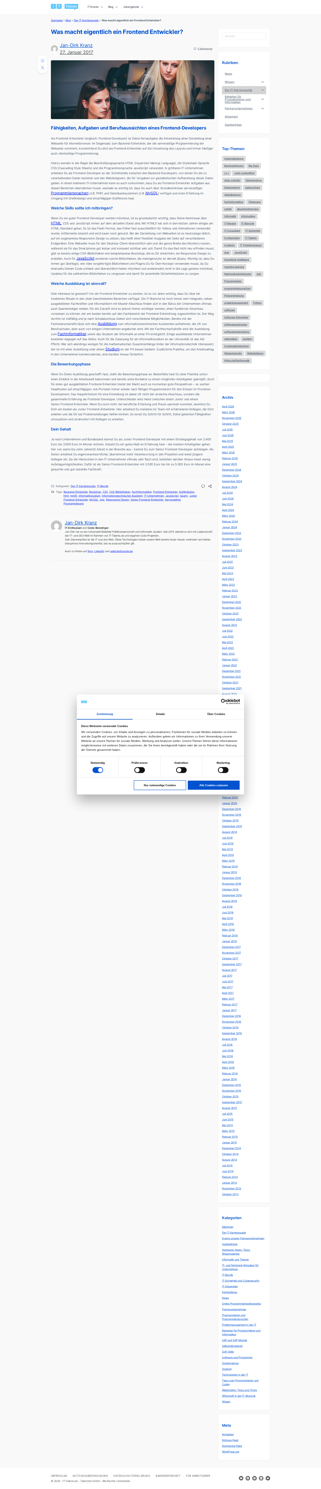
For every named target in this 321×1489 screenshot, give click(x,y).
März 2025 (228, 452)
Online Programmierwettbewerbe (241, 1303)
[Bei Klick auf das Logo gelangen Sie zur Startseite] (64, 6)
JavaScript (85, 258)
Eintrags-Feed (230, 1440)
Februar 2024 (230, 521)
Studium (112, 349)
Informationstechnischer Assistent (122, 495)
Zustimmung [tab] (105, 714)
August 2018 (229, 901)
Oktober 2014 (230, 1154)
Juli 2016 (227, 1044)
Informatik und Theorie (235, 1259)
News (225, 1297)
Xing (90, 551)
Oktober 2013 (230, 1194)
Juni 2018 (228, 912)
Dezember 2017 (231, 947)
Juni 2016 (228, 1050)
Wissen (226, 1401)
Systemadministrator (236, 346)
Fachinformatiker (72, 334)
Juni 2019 (228, 843)
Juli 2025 (227, 429)
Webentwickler (233, 353)
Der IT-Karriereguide (86, 20)
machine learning (234, 266)
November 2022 (231, 607)
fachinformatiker (142, 491)
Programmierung (234, 295)
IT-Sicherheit (252, 230)
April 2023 (228, 579)
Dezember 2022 (231, 602)
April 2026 (228, 406)
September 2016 (232, 1033)
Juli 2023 (227, 561)
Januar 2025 (229, 464)
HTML (56, 223)
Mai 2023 (227, 573)
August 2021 (229, 694)
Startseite (57, 20)
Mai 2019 (227, 849)
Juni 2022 (228, 636)
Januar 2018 (229, 941)
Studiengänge (230, 1363)
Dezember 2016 (231, 1016)
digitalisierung (232, 194)
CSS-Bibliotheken (119, 491)
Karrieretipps (229, 1292)
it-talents (229, 245)
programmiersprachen (237, 288)
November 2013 (231, 1188)
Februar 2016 (230, 1073)
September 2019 (232, 826)
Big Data (254, 165)
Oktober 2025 (230, 423)
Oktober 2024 (230, 475)
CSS (105, 491)
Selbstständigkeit (232, 1345)
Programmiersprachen (69, 193)
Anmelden (228, 1434)
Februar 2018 (230, 935)
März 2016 (228, 1067)
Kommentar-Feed (232, 1445)
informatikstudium (89, 495)
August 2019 (229, 832)
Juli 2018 (227, 906)
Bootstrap (95, 491)
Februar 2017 (229, 1004)
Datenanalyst (232, 187)
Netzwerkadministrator (237, 273)
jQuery (184, 495)
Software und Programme (237, 1357)
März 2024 (228, 515)
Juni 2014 (228, 1171)
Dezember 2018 (231, 878)
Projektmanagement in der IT (239, 1324)
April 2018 (228, 924)
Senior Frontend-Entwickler (147, 499)
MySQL (151, 193)
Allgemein (227, 1226)
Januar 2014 (229, 1182)
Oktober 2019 (230, 820)
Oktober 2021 (230, 682)
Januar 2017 (229, 1010)
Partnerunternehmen (234, 1309)
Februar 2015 (230, 1136)
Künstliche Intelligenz (236, 259)
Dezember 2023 (231, 533)
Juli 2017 (227, 975)
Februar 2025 (230, 458)
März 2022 (228, 653)
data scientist (232, 180)
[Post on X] (42, 67)
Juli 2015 (227, 1113)
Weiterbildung (255, 353)
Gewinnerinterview (248, 209)
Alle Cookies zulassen (213, 785)
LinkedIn (99, 551)
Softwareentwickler (235, 324)
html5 (73, 495)
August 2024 (229, 487)
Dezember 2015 (231, 1085)
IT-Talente (251, 237)
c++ (226, 173)
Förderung (255, 201)
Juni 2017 (227, 981)
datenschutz (252, 187)
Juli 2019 (227, 837)
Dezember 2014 (231, 1148)
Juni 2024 (228, 498)
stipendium (230, 338)
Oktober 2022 (230, 613)
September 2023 (232, 550)
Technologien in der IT (235, 1374)
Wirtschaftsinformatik (237, 360)
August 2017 (229, 970)
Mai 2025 (227, 441)
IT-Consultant (232, 230)
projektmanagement (236, 302)
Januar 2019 (229, 872)
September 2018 (232, 895)
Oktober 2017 (230, 958)
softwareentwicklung (236, 331)
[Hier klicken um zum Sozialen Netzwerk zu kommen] (248, 1478)
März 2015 (228, 1131)
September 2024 (232, 481)
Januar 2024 (229, 527)
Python (257, 302)
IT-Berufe (102, 486)
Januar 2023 (229, 596)
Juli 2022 (227, 630)
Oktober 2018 (230, 889)
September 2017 (232, 964)
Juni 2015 (228, 1119)
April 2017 (228, 993)
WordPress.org (230, 1451)
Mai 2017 (227, 987)
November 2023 (231, 538)
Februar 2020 (230, 797)
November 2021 (231, 676)
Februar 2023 (230, 590)
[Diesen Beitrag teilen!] (210, 487)
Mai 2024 (227, 504)
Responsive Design (117, 499)
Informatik (230, 216)
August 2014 (229, 1159)
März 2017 (228, 998)
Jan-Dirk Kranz (76, 45)
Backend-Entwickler (76, 491)
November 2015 (231, 1090)
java (226, 252)
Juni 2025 (228, 435)
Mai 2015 (227, 1125)
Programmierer (233, 281)
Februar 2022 (230, 659)
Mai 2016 (227, 1056)
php (102, 499)
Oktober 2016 (230, 1027)
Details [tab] (160, 714)
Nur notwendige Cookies (160, 785)
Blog (68, 20)
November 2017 (231, 952)
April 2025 (228, 446)
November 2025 (231, 418)
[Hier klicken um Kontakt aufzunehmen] (241, 1478)
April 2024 (228, 510)
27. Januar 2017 (76, 52)
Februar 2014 (230, 1177)
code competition (244, 173)
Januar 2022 (229, 665)
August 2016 (229, 1039)
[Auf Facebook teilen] (42, 60)
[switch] (139, 770)
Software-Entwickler (236, 317)
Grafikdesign (186, 491)
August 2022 (229, 625)
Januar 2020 (229, 803)
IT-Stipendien (230, 1286)
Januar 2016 (229, 1079)
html (66, 495)
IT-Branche (247, 223)
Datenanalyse (254, 180)
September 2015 (232, 1102)
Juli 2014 (227, 1165)
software (229, 310)
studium (247, 338)
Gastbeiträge (229, 1244)
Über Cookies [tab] (216, 714)
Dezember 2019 (231, 809)
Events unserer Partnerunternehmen (243, 1238)
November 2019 (231, 814)
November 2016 (231, 1021)
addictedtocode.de (121, 551)
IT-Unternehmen (154, 495)
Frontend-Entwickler (165, 491)
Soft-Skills (228, 1351)
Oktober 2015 (230, 1096)
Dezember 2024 (231, 469)
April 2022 (228, 648)
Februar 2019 (230, 866)
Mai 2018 (227, 918)
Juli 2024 (227, 492)
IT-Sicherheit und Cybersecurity (241, 1280)
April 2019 (228, 855)
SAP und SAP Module (234, 1340)
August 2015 (229, 1108)
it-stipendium (232, 237)
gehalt (228, 209)
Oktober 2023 (230, 544)
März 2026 (228, 412)
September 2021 (232, 688)
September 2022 (232, 619)
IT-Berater (230, 223)
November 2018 (231, 883)
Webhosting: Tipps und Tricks (239, 1390)
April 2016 (228, 1062)
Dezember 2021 (231, 671)
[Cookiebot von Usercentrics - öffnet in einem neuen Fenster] (223, 701)
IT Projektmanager (251, 245)
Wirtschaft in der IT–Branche (238, 1395)
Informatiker (248, 216)
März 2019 (228, 860)
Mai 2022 (227, 642)
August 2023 (229, 556)
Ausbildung (107, 323)
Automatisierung (234, 158)
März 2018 (228, 929)
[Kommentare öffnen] (203, 486)
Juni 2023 (228, 567)
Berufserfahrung (233, 165)
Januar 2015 (229, 1142)
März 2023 (228, 584)
